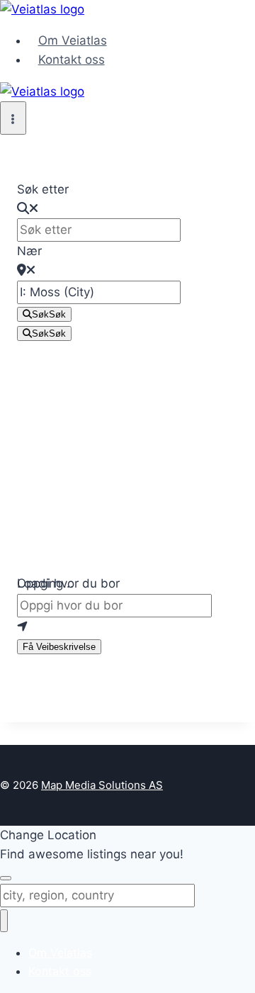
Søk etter (43, 189)
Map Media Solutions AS (102, 785)
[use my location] (127, 626)
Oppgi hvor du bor (68, 583)
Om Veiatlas (72, 40)
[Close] (5, 878)
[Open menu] (13, 118)
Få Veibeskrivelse (59, 646)
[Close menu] (4, 921)
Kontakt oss (71, 59)
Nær (29, 251)
